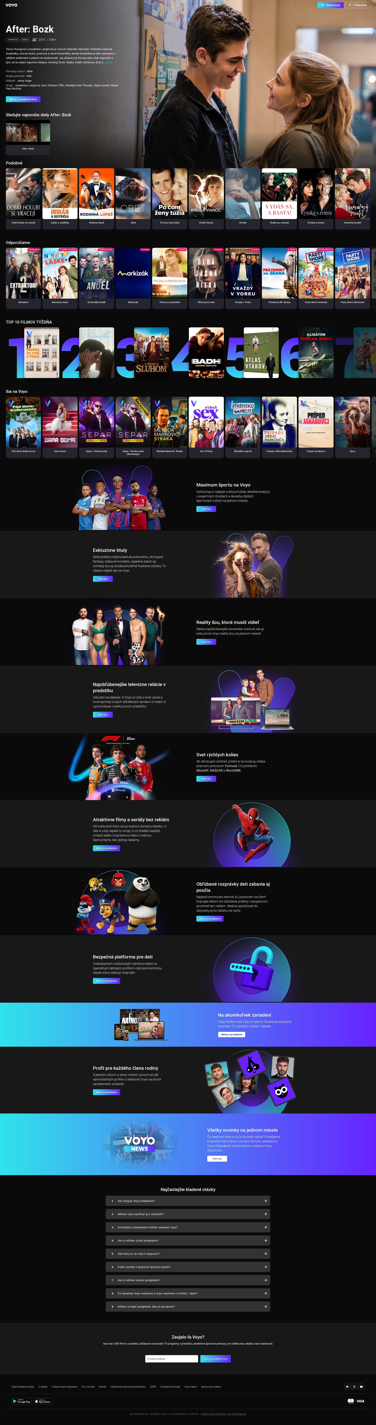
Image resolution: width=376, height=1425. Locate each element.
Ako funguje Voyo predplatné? (133, 1201)
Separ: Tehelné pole (96, 451)
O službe (43, 1386)
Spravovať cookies (211, 1386)
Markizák (133, 302)
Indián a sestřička (60, 222)
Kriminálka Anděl (96, 302)
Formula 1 (232, 766)
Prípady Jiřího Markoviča (279, 451)
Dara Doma (60, 451)
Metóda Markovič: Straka (170, 451)
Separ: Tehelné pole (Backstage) (133, 452)
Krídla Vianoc (206, 222)
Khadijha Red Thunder (79, 85)
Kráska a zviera (316, 222)
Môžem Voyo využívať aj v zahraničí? (138, 1214)
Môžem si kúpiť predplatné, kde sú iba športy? (143, 1306)
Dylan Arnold (101, 85)
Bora (352, 451)
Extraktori (23, 302)
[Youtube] (361, 1387)
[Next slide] (370, 280)
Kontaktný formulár (170, 1386)
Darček (102, 1386)
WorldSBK (233, 770)
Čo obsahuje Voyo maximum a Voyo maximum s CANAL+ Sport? (155, 1293)
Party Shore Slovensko (352, 302)
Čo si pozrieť (88, 1386)
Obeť (133, 222)
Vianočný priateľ (352, 222)
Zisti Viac (206, 509)
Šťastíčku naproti (243, 451)
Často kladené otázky (23, 1386)
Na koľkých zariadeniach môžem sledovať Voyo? (145, 1227)
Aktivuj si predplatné (106, 848)
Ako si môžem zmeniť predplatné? (136, 1280)
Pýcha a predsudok (170, 302)
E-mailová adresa (156, 1358)
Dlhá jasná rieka (206, 302)
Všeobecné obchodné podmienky (128, 1386)
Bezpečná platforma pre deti (123, 957)
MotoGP (202, 770)
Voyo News (191, 1386)
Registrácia (333, 5)
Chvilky (243, 222)
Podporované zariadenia (64, 1386)
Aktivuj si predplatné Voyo (23, 99)
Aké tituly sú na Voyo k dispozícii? (136, 1253)
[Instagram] (354, 1387)
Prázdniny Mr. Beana (279, 302)
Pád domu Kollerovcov (23, 451)
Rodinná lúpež (96, 222)
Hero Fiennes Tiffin (52, 85)
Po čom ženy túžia (169, 222)
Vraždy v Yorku (243, 302)
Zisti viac (103, 579)
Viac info (108, 63)
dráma (25, 39)
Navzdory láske (60, 302)
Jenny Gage (24, 80)
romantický (13, 39)
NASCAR (216, 770)
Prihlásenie (360, 5)
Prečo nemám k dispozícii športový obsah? (141, 1267)
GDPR (153, 1386)
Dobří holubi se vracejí (23, 222)
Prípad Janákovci (316, 451)
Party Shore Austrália (316, 302)
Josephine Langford (27, 85)
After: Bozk (28, 148)
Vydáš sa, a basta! (279, 222)
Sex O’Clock (206, 451)
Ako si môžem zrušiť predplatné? (135, 1240)
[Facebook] (347, 1387)
